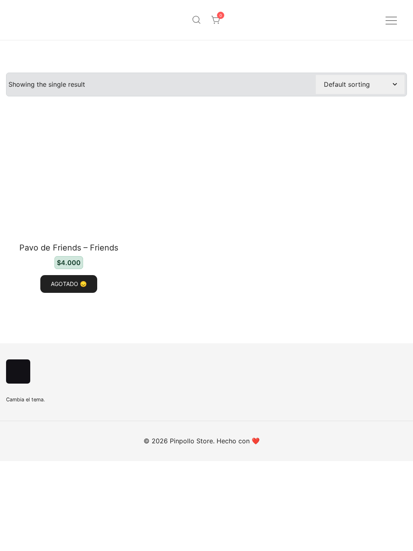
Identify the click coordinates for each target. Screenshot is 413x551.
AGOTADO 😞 (69, 283)
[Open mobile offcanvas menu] (391, 20)
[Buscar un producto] (196, 20)
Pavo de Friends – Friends (68, 248)
